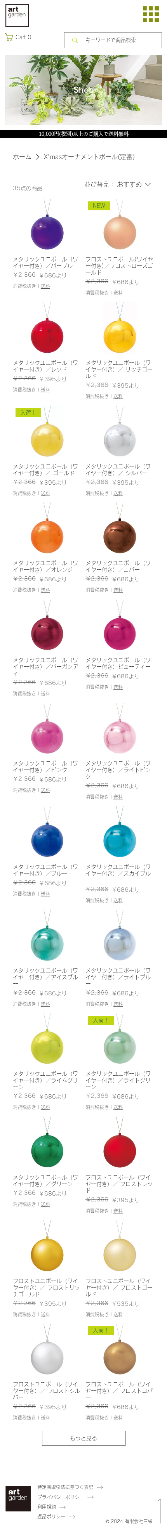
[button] (20, 37)
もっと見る (83, 1438)
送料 (45, 286)
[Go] (159, 1487)
